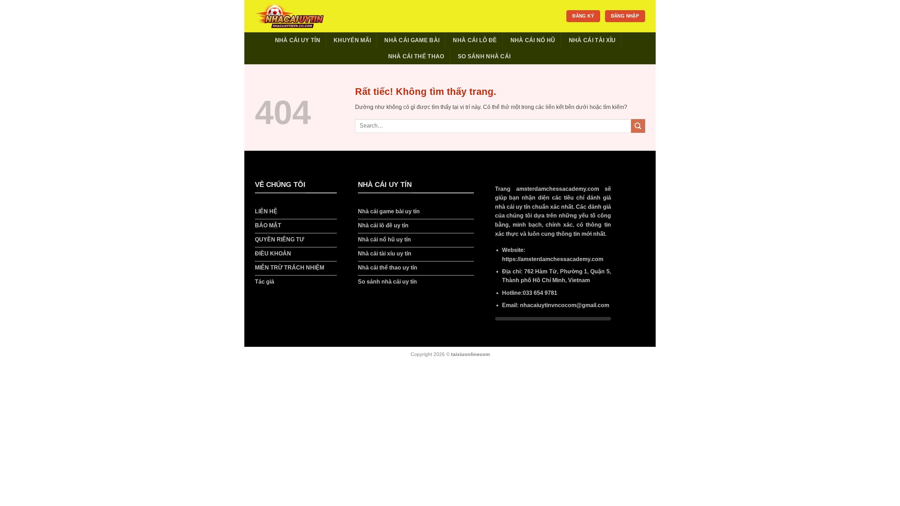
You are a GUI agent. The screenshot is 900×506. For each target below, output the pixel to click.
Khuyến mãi (352, 40)
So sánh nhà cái (484, 56)
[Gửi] (638, 126)
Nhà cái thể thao (416, 56)
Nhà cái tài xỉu (592, 40)
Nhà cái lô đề (475, 40)
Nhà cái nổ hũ (532, 40)
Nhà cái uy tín (297, 40)
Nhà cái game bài (411, 40)
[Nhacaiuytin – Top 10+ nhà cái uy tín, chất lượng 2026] (290, 16)
